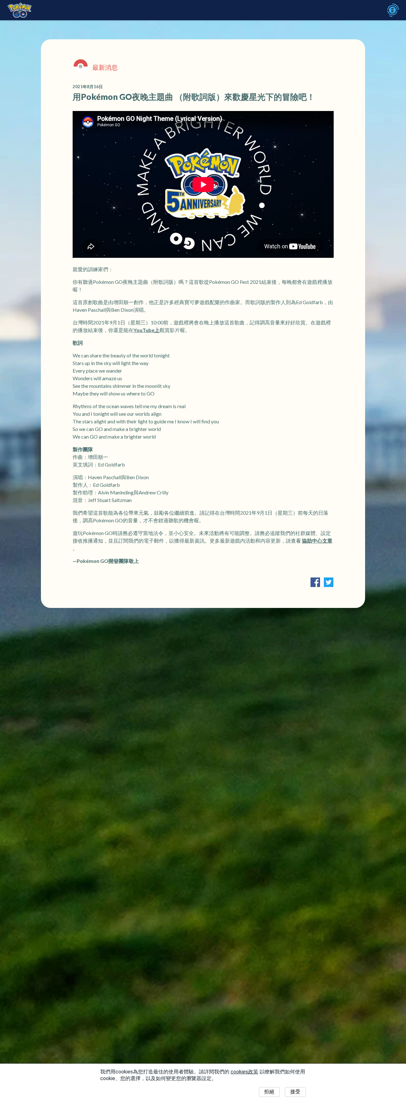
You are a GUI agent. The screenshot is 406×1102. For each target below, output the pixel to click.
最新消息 (105, 67)
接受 (295, 1092)
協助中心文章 (317, 541)
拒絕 (269, 1092)
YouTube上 (147, 330)
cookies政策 (244, 1072)
